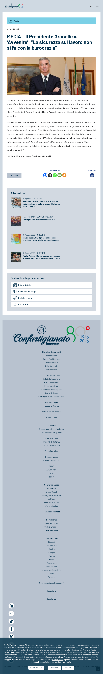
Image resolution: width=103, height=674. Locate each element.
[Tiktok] (11, 621)
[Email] (59, 175)
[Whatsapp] (55, 175)
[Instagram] (11, 613)
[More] (64, 175)
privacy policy (66, 662)
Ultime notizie (24, 285)
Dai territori (23, 304)
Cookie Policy (58, 659)
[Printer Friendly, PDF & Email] (92, 176)
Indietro (14, 175)
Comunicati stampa (27, 291)
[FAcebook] (11, 629)
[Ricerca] (89, 6)
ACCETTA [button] (54, 668)
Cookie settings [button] (36, 668)
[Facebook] (45, 175)
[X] (50, 175)
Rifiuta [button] (68, 668)
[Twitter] (11, 637)
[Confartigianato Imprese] (14, 5)
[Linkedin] (11, 605)
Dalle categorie (25, 298)
